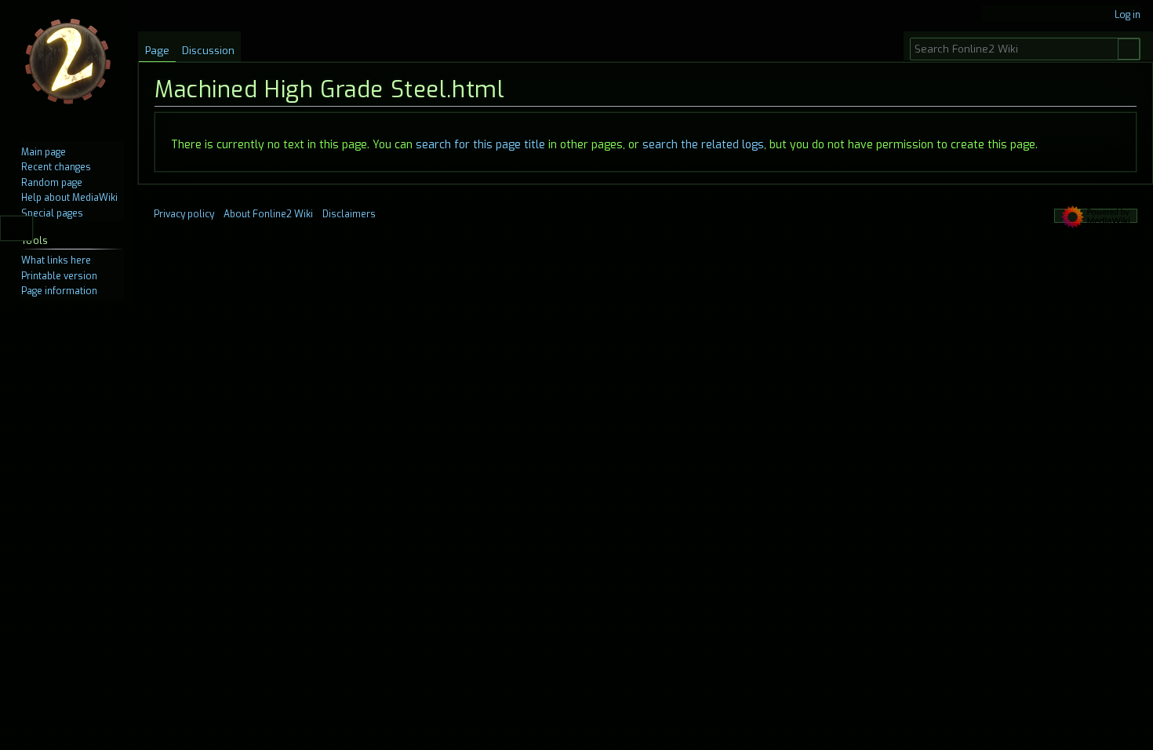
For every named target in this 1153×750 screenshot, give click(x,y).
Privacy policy (184, 214)
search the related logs (703, 144)
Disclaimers (349, 214)
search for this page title (480, 144)
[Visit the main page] (69, 63)
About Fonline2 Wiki (268, 214)
